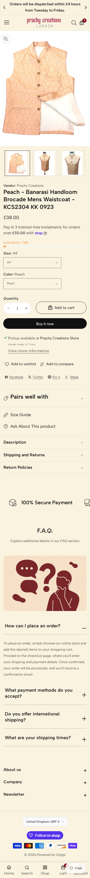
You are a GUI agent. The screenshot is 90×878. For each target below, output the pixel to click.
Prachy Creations (30, 185)
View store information (28, 351)
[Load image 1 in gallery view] (17, 163)
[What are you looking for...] (75, 23)
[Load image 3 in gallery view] (72, 163)
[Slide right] (83, 163)
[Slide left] (6, 163)
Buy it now (45, 324)
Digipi (61, 855)
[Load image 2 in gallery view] (45, 163)
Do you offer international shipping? (32, 717)
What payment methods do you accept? (38, 693)
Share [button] (74, 377)
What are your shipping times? (38, 737)
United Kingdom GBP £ (43, 821)
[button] (86, 7)
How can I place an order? (32, 626)
